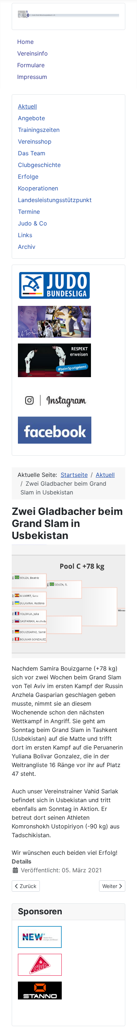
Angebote (31, 118)
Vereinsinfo (32, 53)
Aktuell (27, 106)
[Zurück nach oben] (124, 1018)
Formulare (31, 65)
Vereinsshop (35, 141)
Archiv (26, 246)
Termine (29, 211)
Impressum (32, 76)
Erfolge (28, 176)
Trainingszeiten (39, 129)
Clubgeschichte (39, 164)
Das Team (31, 153)
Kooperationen (38, 188)
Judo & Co (32, 223)
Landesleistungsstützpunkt (55, 200)
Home (25, 41)
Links (25, 235)
